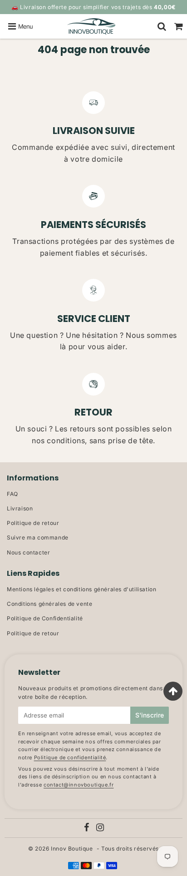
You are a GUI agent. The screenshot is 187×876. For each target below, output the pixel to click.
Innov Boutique (72, 848)
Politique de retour (33, 523)
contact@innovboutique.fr (78, 785)
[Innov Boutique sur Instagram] (100, 828)
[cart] (179, 26)
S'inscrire (149, 715)
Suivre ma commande (38, 537)
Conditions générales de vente (49, 603)
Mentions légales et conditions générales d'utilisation (81, 589)
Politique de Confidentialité (45, 618)
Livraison (20, 508)
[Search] (162, 26)
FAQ (12, 493)
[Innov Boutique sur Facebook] (87, 828)
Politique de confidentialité (70, 757)
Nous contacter (28, 552)
